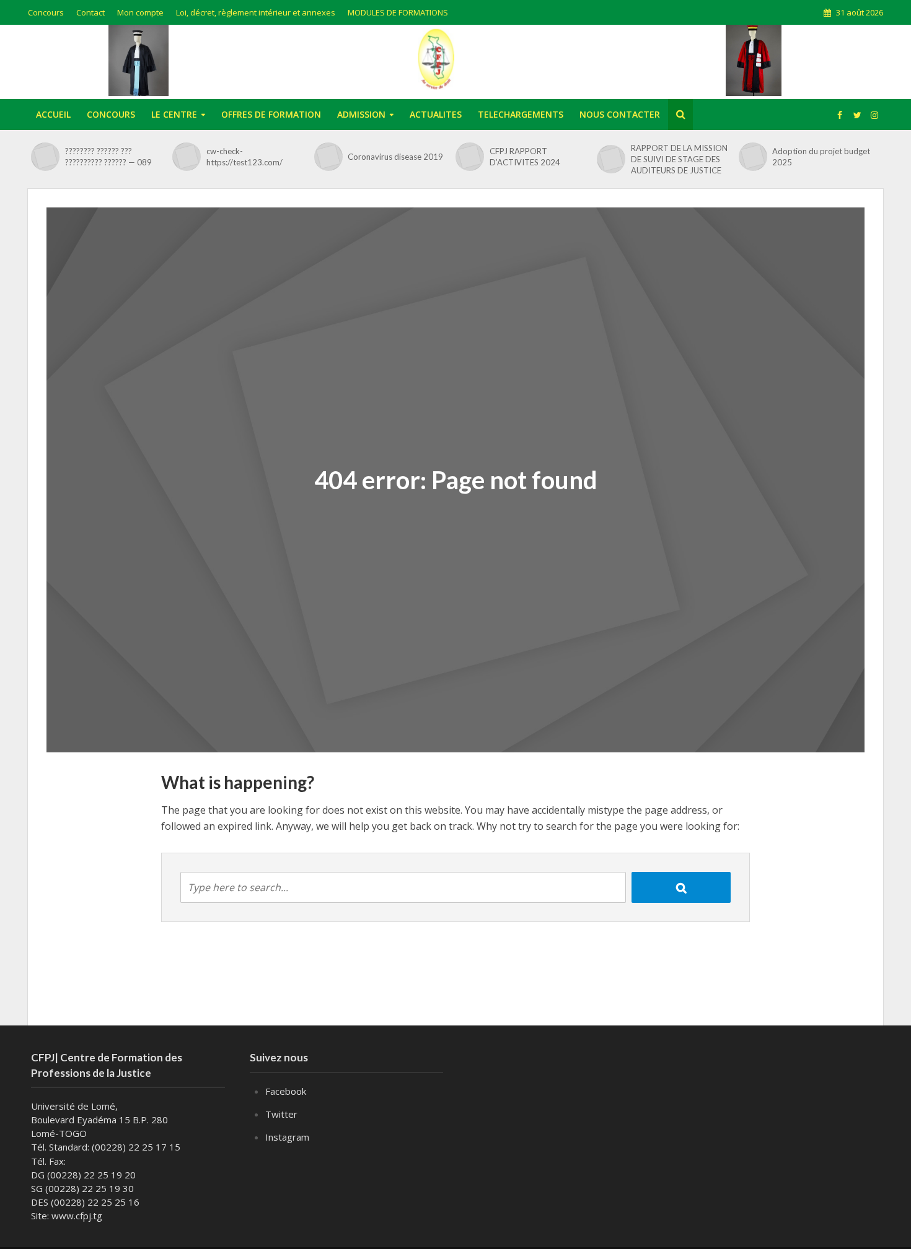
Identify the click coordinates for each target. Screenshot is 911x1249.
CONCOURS (111, 114)
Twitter (281, 1114)
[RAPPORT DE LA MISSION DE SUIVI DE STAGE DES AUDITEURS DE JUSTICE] (611, 159)
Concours (46, 12)
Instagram (287, 1137)
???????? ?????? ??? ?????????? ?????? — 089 (108, 156)
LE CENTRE (174, 114)
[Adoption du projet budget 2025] (753, 156)
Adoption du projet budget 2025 (821, 156)
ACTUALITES (436, 114)
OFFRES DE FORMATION (271, 114)
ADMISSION (361, 114)
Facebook (285, 1091)
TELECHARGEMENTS (520, 114)
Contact (90, 12)
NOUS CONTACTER (619, 114)
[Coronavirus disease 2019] (328, 156)
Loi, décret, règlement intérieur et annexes (255, 12)
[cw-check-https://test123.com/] (186, 156)
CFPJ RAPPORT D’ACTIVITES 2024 (525, 156)
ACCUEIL (53, 114)
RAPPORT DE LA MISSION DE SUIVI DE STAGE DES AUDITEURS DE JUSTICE (679, 159)
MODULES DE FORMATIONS (398, 12)
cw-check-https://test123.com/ (244, 156)
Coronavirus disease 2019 (395, 157)
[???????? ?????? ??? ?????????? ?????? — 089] (45, 156)
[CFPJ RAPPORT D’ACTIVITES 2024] (469, 156)
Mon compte (140, 12)
